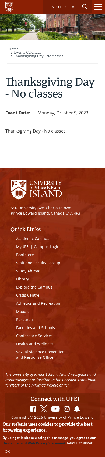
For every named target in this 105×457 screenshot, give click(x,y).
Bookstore (25, 254)
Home (14, 49)
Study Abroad (28, 270)
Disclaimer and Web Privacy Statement (34, 443)
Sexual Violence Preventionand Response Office (40, 354)
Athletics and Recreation (38, 303)
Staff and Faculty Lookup (38, 262)
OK (7, 451)
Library (22, 279)
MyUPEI (23, 246)
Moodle (23, 311)
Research (24, 319)
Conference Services (34, 335)
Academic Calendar (33, 238)
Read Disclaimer (79, 443)
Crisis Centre (27, 295)
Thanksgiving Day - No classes (38, 56)
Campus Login (47, 246)
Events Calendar (27, 52)
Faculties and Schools (35, 327)
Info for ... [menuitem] (56, 9)
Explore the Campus (34, 287)
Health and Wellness (34, 343)
